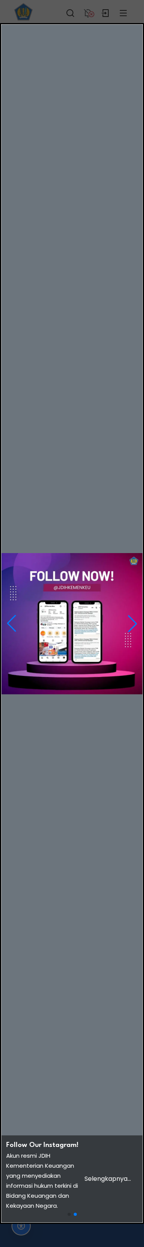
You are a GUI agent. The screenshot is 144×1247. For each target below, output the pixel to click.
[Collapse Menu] (123, 11)
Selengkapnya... (107, 1178)
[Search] (70, 11)
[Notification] (88, 11)
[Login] (106, 11)
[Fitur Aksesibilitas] (21, 1225)
